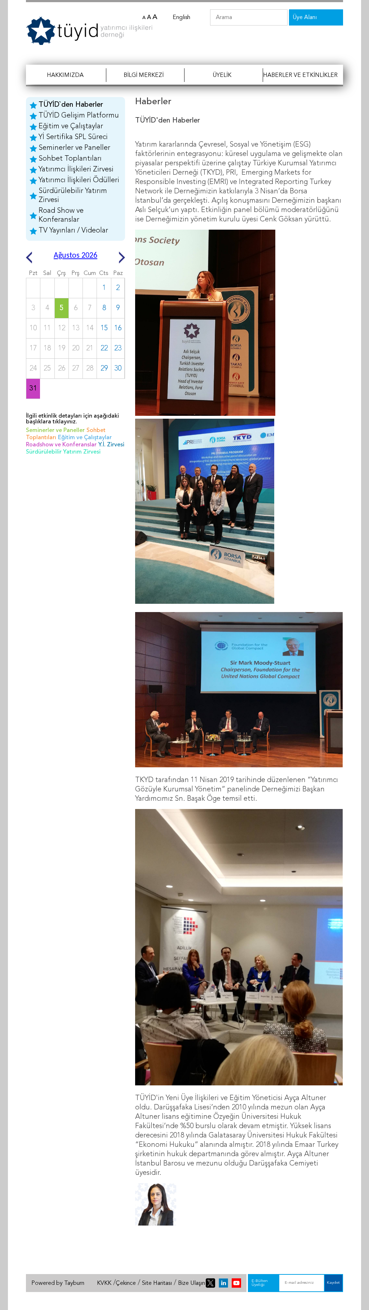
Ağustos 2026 (75, 256)
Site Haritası (157, 1283)
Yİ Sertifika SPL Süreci (73, 137)
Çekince (126, 1283)
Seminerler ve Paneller (74, 148)
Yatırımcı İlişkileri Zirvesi (76, 169)
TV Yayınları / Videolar (73, 230)
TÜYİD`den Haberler (71, 105)
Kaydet (333, 1283)
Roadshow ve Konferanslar (61, 445)
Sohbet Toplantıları (70, 158)
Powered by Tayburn (57, 1283)
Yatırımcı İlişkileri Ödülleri (79, 180)
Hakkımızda (65, 75)
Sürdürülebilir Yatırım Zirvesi (73, 196)
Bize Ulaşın (191, 1283)
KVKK (104, 1283)
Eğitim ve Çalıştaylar (71, 126)
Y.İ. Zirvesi (111, 445)
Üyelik (222, 75)
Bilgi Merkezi (144, 75)
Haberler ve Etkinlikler (300, 75)
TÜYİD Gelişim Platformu (79, 115)
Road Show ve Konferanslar (61, 215)
